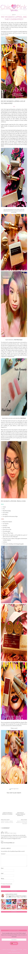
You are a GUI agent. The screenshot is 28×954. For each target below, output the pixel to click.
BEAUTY (14, 14)
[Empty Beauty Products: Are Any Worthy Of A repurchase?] (20, 803)
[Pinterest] (3, 916)
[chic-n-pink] (14, 6)
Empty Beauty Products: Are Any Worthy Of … (20, 814)
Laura (6, 832)
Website (2, 878)
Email (2, 873)
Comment (3, 853)
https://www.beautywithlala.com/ (7, 842)
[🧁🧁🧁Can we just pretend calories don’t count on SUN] (14, 906)
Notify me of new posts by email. (7, 883)
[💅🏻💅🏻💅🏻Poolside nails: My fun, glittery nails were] (3, 901)
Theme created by (14, 952)
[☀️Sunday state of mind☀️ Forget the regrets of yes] (8, 906)
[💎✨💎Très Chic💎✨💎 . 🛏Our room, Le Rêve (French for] (24, 901)
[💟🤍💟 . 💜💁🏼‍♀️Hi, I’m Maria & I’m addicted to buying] (24, 906)
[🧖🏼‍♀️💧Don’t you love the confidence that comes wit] (19, 906)
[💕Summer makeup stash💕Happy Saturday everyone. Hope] (14, 901)
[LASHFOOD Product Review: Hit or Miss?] (7, 803)
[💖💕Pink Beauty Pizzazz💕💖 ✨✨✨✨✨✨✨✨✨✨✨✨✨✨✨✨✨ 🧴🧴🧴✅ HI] (19, 901)
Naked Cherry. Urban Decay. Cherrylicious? (7, 821)
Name (2, 868)
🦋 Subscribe (14, 943)
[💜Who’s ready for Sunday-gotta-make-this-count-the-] (8, 901)
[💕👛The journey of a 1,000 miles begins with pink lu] (3, 906)
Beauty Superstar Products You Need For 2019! (21, 821)
